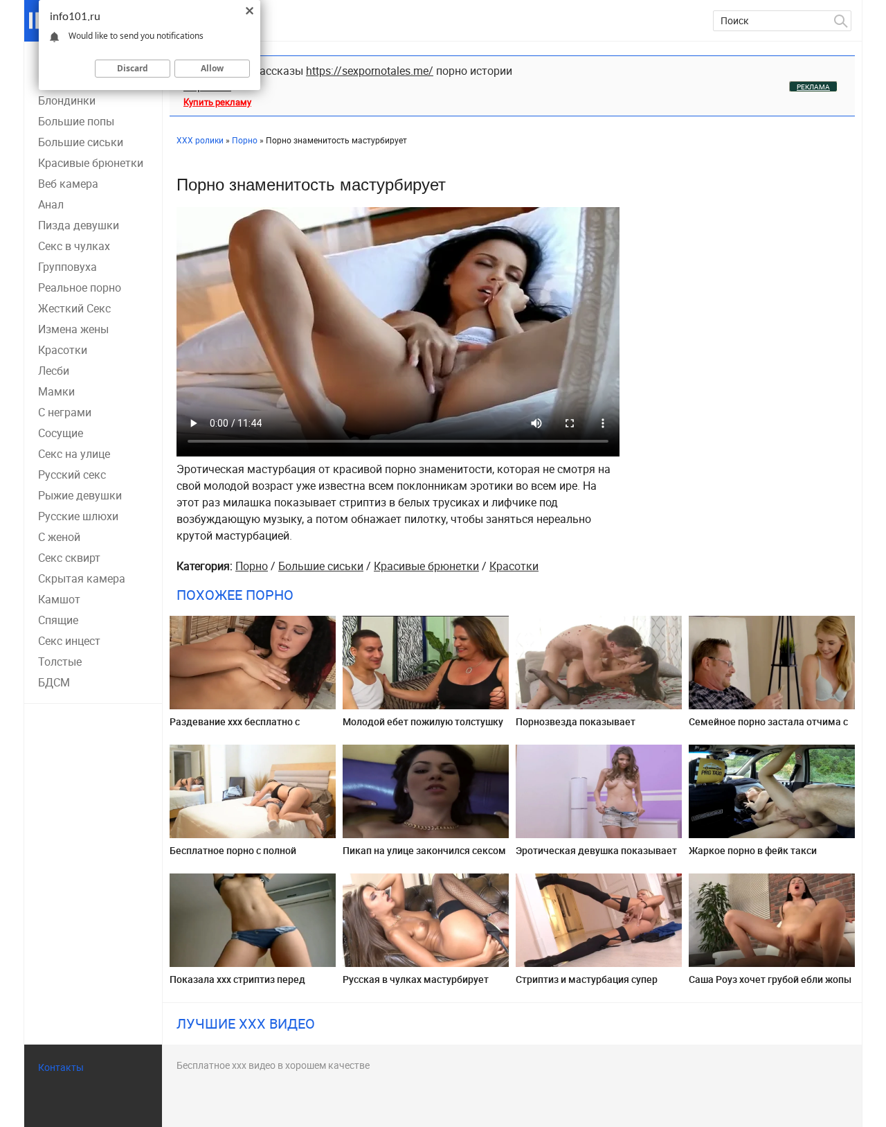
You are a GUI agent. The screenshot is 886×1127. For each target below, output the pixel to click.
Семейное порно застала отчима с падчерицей (768, 727)
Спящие (58, 620)
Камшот (59, 599)
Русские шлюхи (78, 516)
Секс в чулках (74, 246)
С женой (59, 536)
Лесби (53, 370)
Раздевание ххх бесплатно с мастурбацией (235, 727)
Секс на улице (74, 453)
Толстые (60, 661)
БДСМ (54, 682)
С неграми (64, 412)
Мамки (56, 391)
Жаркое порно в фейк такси (753, 850)
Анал (51, 204)
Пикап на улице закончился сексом (424, 850)
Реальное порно (79, 287)
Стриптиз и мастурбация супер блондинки (587, 985)
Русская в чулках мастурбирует (416, 979)
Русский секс (72, 474)
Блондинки (67, 100)
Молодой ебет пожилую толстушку (423, 721)
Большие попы (76, 121)
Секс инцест (69, 640)
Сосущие (60, 433)
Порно (251, 566)
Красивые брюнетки (90, 162)
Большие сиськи (80, 142)
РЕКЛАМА (813, 86)
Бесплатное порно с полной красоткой (233, 856)
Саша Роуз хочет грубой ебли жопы (770, 979)
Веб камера (68, 183)
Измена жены (73, 329)
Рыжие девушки (80, 495)
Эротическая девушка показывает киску (596, 856)
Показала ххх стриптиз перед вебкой (237, 985)
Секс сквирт (69, 557)
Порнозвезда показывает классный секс (575, 727)
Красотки (62, 349)
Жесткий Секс (74, 308)
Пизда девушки (78, 225)
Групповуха (67, 266)
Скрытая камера (81, 578)
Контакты (61, 1067)
